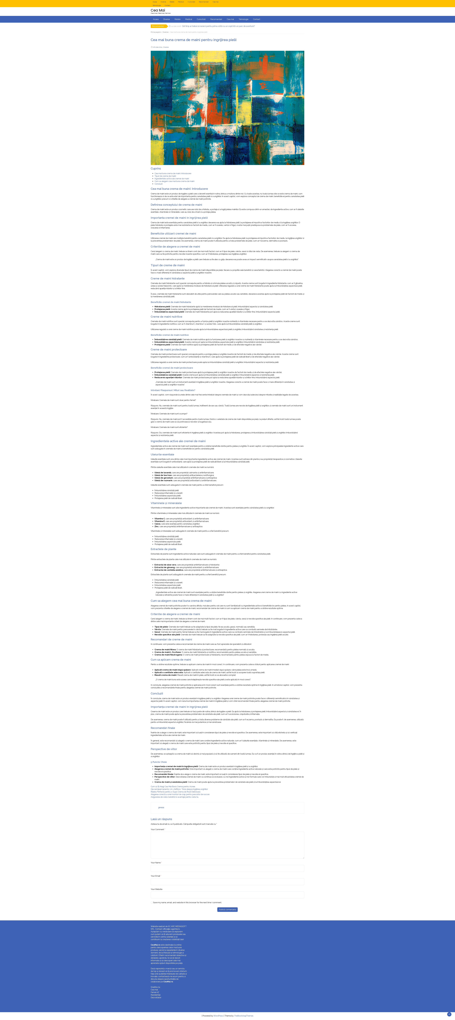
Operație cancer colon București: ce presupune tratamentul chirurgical (212, 26)
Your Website (156, 889)
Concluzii (158, 184)
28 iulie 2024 (157, 47)
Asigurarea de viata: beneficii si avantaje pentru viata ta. (175, 797)
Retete (172, 2)
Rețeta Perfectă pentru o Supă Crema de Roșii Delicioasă (175, 792)
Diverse (163, 2)
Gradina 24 (155, 987)
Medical (181, 2)
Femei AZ (155, 992)
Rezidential (155, 995)
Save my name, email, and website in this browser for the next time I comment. (187, 902)
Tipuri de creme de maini (165, 176)
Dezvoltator (156, 997)
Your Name (156, 863)
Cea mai (215, 2)
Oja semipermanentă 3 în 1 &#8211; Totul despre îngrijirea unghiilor (179, 789)
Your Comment (157, 829)
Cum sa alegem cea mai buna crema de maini (174, 181)
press (161, 807)
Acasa (155, 2)
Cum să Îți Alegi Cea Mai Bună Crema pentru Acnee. (173, 786)
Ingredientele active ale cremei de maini (172, 179)
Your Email (155, 876)
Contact (167, 5)
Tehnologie (157, 5)
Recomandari (204, 2)
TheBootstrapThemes (243, 1016)
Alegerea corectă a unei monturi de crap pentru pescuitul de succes (180, 794)
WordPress (218, 1016)
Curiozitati (191, 2)
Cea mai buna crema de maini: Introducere (173, 173)
